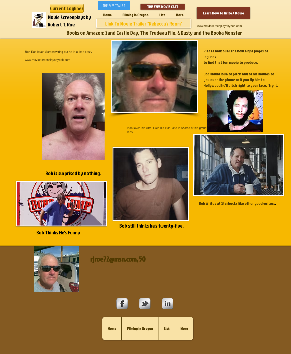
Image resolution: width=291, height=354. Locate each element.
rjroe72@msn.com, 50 (118, 259)
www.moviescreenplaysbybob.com (219, 26)
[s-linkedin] (167, 303)
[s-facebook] (122, 303)
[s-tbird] (145, 303)
